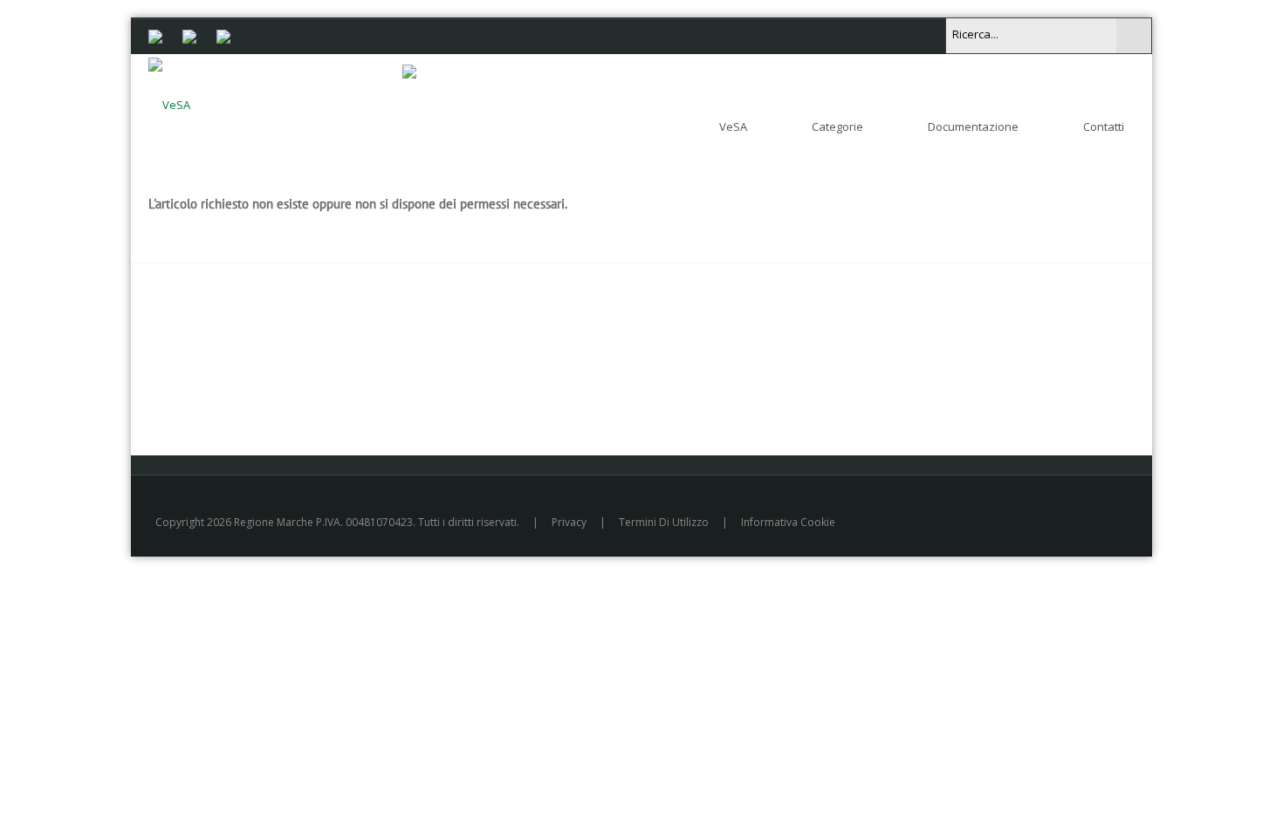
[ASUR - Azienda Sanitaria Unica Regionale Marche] (223, 35)
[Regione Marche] (155, 35)
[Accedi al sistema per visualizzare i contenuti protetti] (409, 70)
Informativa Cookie (788, 522)
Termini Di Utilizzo (664, 522)
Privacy (569, 522)
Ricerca (1133, 35)
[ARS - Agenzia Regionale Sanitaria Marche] (189, 35)
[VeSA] (169, 101)
